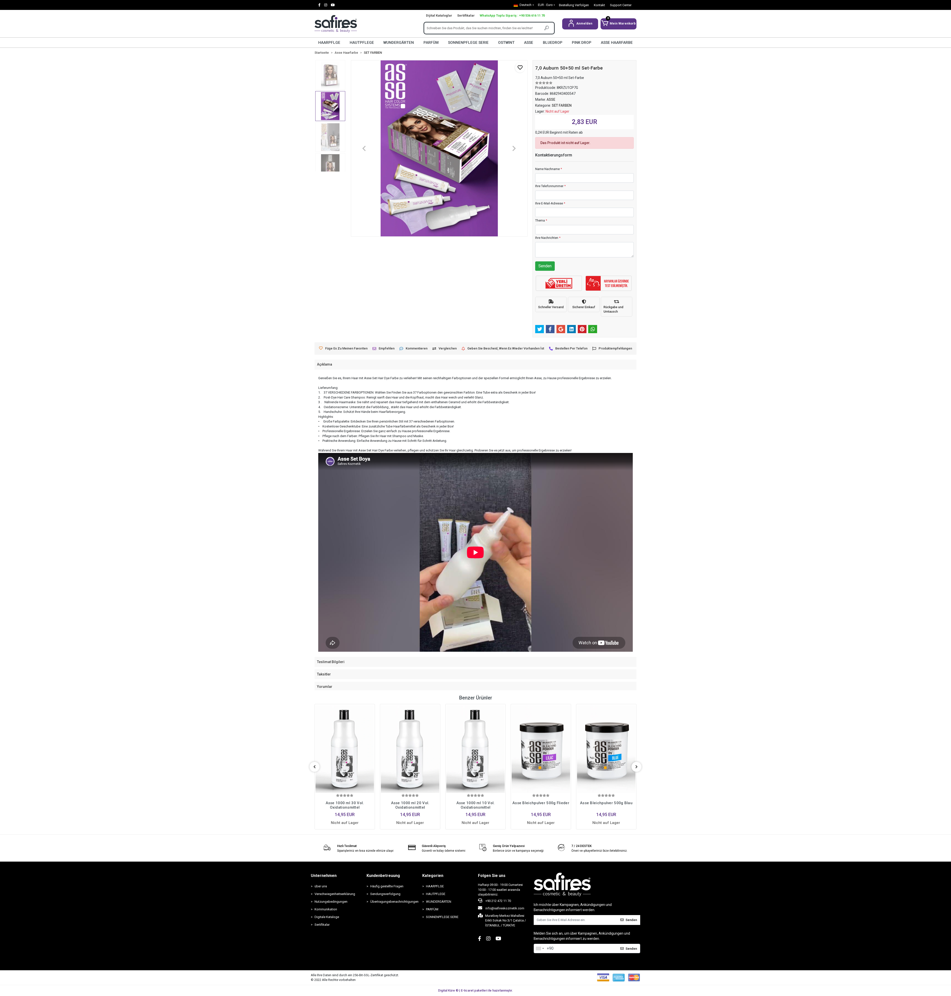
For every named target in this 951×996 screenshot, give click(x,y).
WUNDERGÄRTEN (398, 42)
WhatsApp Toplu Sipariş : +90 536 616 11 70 (512, 15)
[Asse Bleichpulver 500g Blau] (606, 749)
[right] (636, 766)
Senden (545, 266)
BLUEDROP (552, 42)
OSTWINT (506, 42)
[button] (580, 23)
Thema (541, 220)
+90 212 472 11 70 (498, 901)
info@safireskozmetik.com (504, 908)
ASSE (528, 42)
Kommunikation (326, 909)
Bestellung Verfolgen (574, 5)
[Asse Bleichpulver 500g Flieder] (541, 749)
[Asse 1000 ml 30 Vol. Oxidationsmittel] (345, 749)
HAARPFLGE (329, 42)
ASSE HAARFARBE (617, 42)
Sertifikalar (466, 15)
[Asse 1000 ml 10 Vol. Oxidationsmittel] (475, 749)
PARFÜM (431, 42)
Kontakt (599, 5)
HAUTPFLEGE (362, 42)
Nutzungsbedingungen (331, 901)
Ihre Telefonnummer (550, 186)
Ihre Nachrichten (547, 238)
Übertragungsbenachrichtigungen (393, 901)
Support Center (621, 5)
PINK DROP (581, 42)
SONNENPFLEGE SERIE (468, 42)
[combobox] (539, 948)
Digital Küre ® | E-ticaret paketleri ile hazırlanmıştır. (475, 990)
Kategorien (432, 875)
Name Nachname (548, 169)
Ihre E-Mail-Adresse (550, 203)
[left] (314, 766)
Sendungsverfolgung (385, 894)
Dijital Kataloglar (439, 15)
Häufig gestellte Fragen (386, 886)
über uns (321, 886)
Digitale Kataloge (327, 917)
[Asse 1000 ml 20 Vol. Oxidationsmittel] (410, 749)
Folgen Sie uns (491, 875)
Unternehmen (324, 875)
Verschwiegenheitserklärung (335, 894)
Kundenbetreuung (383, 875)
